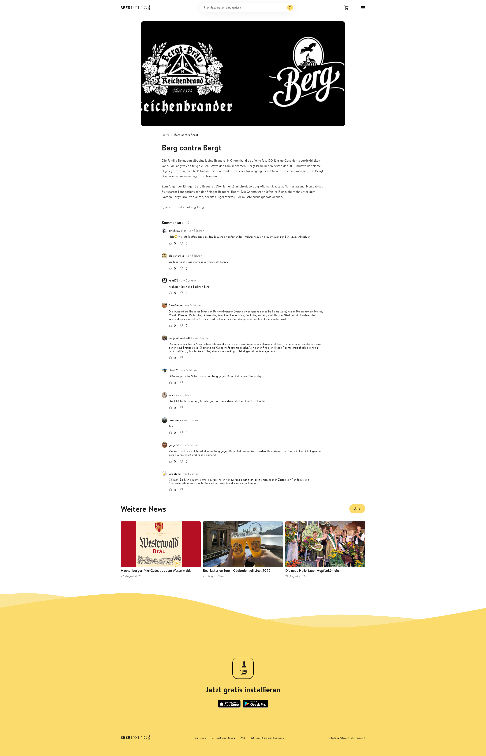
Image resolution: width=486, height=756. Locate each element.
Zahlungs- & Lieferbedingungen (267, 737)
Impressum (200, 737)
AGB (243, 737)
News (165, 135)
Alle (357, 508)
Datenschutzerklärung (223, 737)
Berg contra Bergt (186, 135)
